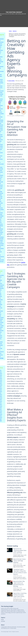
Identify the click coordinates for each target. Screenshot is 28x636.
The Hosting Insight (14, 12)
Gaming (14, 31)
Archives (3, 621)
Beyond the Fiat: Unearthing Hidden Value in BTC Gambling (19, 550)
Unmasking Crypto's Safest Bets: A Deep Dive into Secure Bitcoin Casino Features (20, 572)
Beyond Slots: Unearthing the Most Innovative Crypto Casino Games (19, 594)
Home (10, 31)
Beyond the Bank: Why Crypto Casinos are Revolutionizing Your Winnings (19, 584)
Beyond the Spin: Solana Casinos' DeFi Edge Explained (19, 560)
